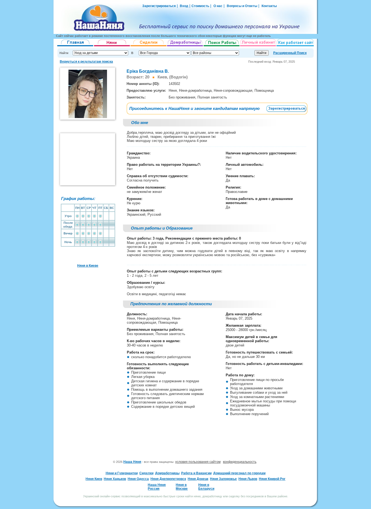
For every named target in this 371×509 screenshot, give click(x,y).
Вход (183, 6)
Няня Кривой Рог (272, 479)
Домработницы (167, 473)
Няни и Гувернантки (122, 473)
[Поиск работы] (221, 46)
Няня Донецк (198, 479)
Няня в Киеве (87, 266)
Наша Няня (132, 462)
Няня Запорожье (223, 479)
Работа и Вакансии (196, 473)
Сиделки (146, 473)
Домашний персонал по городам (239, 473)
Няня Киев (94, 479)
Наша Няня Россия (157, 487)
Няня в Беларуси (206, 487)
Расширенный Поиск (290, 53)
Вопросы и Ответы (242, 6)
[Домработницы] (185, 46)
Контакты (269, 6)
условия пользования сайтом (198, 462)
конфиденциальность (239, 462)
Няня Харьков (115, 479)
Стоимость (200, 6)
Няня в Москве (182, 487)
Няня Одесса (138, 479)
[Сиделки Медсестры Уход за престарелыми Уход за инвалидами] (148, 46)
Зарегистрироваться (159, 6)
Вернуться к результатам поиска (86, 61)
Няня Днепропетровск (168, 479)
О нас (217, 6)
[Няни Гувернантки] (112, 46)
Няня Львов (247, 479)
